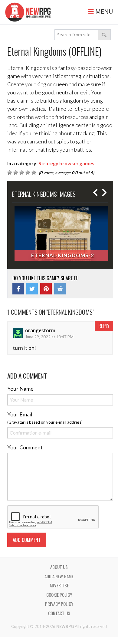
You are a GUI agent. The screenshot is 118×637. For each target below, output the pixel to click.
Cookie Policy (59, 594)
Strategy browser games (66, 163)
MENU (103, 11)
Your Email (19, 414)
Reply (104, 326)
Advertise (59, 585)
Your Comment (25, 447)
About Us (59, 566)
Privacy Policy (59, 603)
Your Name (20, 388)
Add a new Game (59, 576)
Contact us (59, 613)
